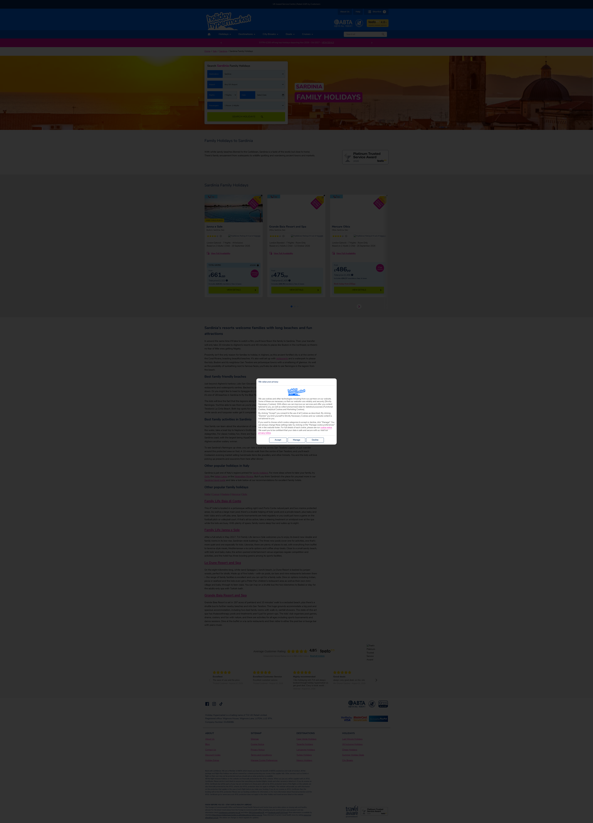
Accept (278, 440)
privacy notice (264, 433)
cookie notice (326, 427)
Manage (296, 440)
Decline (315, 440)
